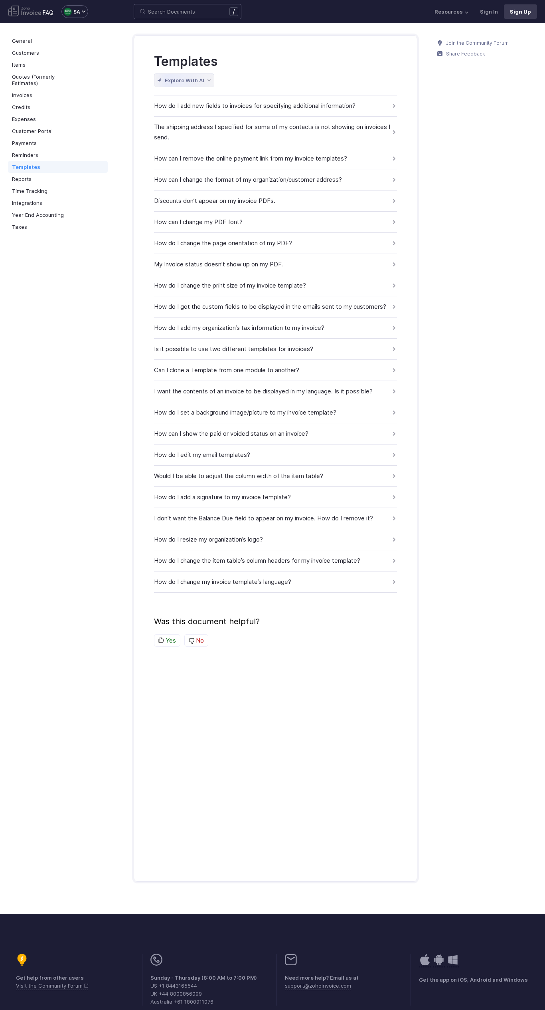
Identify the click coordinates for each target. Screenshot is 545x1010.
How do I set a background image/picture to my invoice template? (245, 412)
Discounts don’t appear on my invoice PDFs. (214, 200)
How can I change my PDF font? (198, 222)
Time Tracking (29, 191)
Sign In (489, 11)
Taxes (19, 227)
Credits (21, 107)
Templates (26, 167)
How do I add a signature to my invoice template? (222, 497)
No (199, 640)
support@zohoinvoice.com (318, 985)
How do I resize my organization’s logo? (208, 539)
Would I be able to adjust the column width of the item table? (238, 476)
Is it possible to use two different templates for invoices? (233, 349)
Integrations (27, 203)
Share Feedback (465, 54)
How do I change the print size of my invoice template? (230, 285)
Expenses (24, 119)
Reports (22, 179)
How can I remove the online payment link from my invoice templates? (250, 158)
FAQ (48, 12)
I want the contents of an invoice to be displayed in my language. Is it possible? (263, 391)
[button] (70, 11)
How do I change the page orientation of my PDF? (223, 243)
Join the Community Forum (477, 43)
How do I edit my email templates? (202, 454)
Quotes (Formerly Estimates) (33, 79)
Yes (170, 640)
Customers (25, 53)
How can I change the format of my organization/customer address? (248, 179)
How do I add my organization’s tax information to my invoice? (239, 327)
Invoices (22, 95)
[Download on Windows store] (453, 963)
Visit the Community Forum (50, 985)
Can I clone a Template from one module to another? (226, 370)
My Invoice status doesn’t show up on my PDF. (218, 264)
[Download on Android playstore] (425, 963)
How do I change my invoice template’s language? (222, 581)
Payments (24, 143)
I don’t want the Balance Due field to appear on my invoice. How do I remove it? (263, 518)
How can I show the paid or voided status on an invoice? (231, 433)
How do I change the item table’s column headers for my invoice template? (257, 560)
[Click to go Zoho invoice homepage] (24, 11)
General (22, 41)
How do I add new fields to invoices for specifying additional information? (254, 105)
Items (19, 65)
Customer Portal (32, 131)
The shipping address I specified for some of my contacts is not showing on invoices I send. (272, 132)
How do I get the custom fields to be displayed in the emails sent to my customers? (270, 306)
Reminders (25, 155)
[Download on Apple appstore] (439, 963)
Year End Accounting (38, 215)
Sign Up (520, 11)
